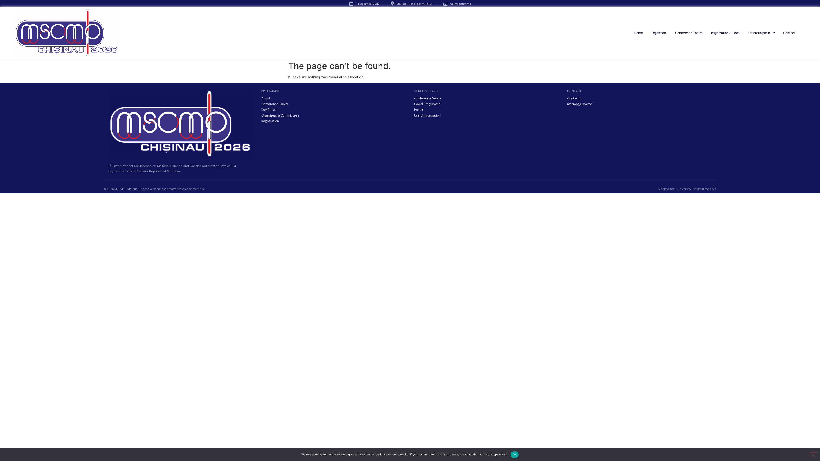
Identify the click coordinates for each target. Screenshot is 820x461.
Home (638, 33)
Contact (789, 33)
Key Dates (268, 110)
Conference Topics (689, 33)
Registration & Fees (725, 33)
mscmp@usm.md (460, 3)
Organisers (659, 33)
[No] (813, 454)
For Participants (759, 33)
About (266, 98)
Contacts (574, 98)
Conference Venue (427, 98)
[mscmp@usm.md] (445, 4)
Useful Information (427, 115)
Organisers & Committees (280, 115)
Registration (270, 121)
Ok (515, 454)
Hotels (419, 110)
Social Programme (427, 104)
